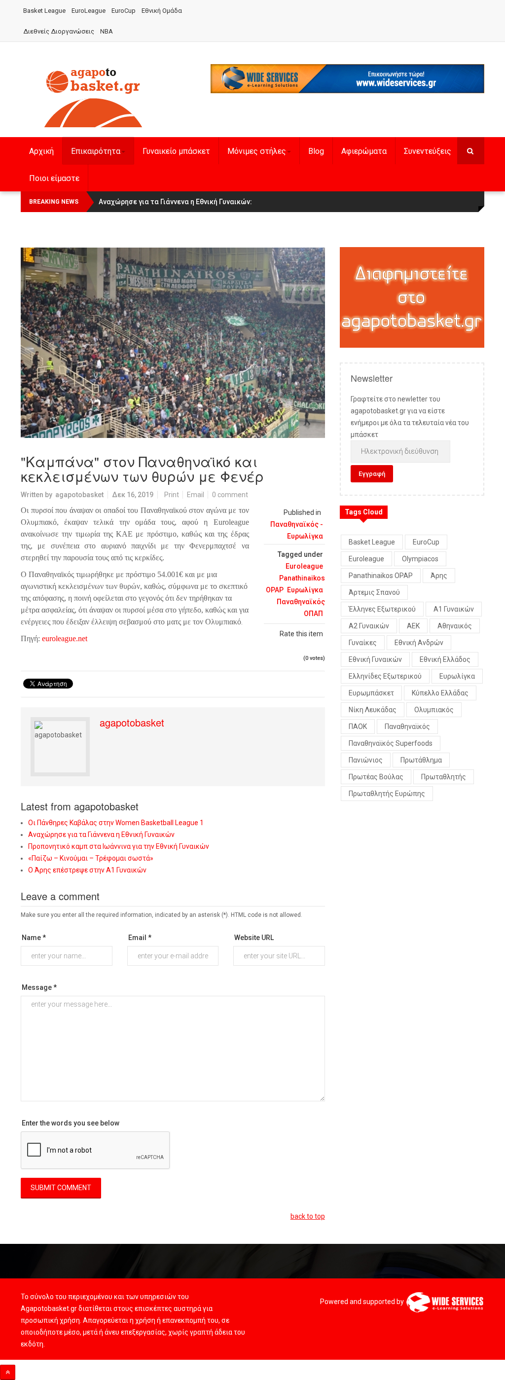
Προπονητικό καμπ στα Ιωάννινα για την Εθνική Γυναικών (118, 846)
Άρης (439, 576)
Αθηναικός (454, 626)
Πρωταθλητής (443, 777)
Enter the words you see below (70, 1123)
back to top (307, 1216)
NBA (106, 31)
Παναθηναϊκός (407, 726)
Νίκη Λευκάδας (373, 710)
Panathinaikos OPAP (381, 576)
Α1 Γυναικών (453, 609)
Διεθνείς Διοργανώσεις (58, 31)
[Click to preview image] (173, 343)
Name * (34, 938)
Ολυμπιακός (434, 710)
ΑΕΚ (413, 626)
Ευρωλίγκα (305, 590)
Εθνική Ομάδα (162, 10)
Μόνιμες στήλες (256, 151)
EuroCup (123, 10)
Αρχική (41, 151)
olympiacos (420, 559)
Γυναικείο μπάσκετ (176, 151)
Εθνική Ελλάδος (445, 659)
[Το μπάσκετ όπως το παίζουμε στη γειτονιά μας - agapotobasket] (93, 95)
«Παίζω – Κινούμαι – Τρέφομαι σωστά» (90, 858)
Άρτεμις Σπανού (374, 592)
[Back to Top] (7, 1372)
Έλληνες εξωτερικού (382, 609)
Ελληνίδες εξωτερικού (385, 676)
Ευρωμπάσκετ (371, 693)
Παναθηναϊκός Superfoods (391, 743)
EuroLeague (89, 10)
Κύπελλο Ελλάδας (440, 693)
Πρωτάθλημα (421, 760)
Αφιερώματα (364, 151)
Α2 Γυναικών (369, 626)
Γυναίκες (363, 643)
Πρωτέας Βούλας (376, 777)
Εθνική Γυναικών (375, 659)
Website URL (254, 938)
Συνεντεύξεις (427, 151)
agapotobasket (79, 495)
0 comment (230, 495)
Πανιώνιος (366, 760)
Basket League (44, 10)
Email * (139, 938)
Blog (316, 151)
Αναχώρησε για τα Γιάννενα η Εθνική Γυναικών (101, 834)
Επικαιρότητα (95, 151)
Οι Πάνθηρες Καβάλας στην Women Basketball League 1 (116, 823)
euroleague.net (64, 638)
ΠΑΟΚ (358, 726)
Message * (39, 987)
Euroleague (304, 566)
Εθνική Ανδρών (419, 643)
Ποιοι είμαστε (54, 178)
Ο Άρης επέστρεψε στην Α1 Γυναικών (87, 870)
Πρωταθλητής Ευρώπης (387, 794)
